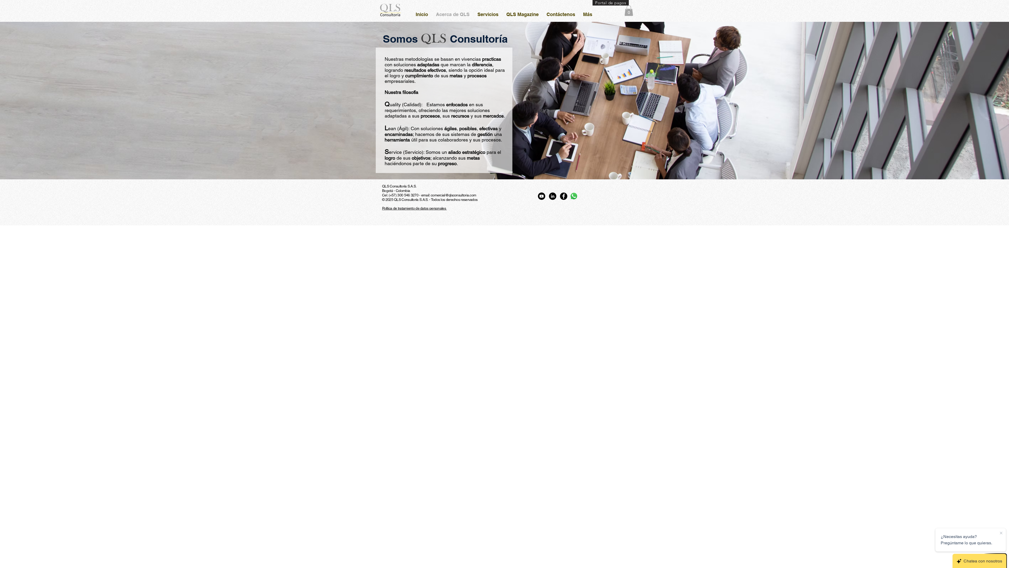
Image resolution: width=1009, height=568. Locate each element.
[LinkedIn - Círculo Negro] (552, 196)
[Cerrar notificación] (1001, 533)
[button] (628, 10)
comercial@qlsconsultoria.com (453, 195)
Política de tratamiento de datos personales (414, 208)
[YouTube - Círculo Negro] (541, 196)
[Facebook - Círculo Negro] (563, 196)
